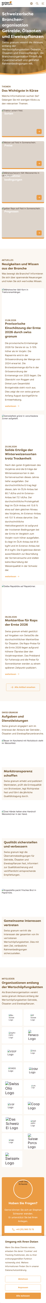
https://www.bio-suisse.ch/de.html (12, 1017)
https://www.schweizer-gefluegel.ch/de (34, 1123)
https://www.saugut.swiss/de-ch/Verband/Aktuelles (34, 1141)
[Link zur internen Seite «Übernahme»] (39, 197)
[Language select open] (31, 3)
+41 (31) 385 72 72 (25, 1229)
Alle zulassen (23, 1296)
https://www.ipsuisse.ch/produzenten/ (34, 1017)
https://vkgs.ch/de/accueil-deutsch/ (12, 1070)
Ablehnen (23, 1279)
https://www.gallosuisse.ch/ (12, 1123)
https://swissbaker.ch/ (12, 1141)
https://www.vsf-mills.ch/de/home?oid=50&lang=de (12, 1106)
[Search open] (37, 3)
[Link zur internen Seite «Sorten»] (39, 131)
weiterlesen (10, 406)
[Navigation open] (43, 3)
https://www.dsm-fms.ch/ (34, 1070)
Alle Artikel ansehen (25, 687)
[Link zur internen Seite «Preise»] (39, 163)
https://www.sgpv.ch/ (12, 1035)
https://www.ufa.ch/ (34, 1088)
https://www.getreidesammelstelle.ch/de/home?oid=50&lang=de (34, 1053)
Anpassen (23, 1287)
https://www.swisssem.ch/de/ (12, 1159)
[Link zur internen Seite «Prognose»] (39, 232)
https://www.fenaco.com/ (34, 1035)
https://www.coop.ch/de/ (34, 1106)
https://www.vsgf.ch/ (12, 1053)
